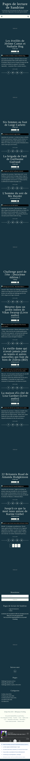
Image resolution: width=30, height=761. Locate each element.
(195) (8, 697)
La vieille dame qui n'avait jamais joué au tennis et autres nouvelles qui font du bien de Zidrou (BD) (15, 354)
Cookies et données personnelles (10, 721)
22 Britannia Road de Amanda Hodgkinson (15, 476)
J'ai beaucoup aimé (15, 317)
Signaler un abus (25, 717)
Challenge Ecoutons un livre (8, 681)
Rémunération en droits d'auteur (13, 719)
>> (19, 545)
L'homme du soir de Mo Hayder (15, 195)
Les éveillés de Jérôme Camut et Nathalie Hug (15, 43)
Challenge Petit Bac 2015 (7, 683)
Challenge (15, 279)
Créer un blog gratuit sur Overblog (6, 717)
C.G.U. (5, 719)
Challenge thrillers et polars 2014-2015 (11, 684)
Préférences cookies (21, 721)
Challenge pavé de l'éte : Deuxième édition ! (15, 274)
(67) (5, 701)
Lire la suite (15, 69)
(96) (6, 699)
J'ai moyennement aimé (15, 198)
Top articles (15, 717)
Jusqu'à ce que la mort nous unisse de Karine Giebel (15, 511)
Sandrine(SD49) (16, 617)
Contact (20, 717)
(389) (7, 696)
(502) (6, 694)
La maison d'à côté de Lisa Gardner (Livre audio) (15, 395)
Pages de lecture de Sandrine (15, 5)
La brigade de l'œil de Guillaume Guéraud (15, 159)
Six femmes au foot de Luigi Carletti (15, 123)
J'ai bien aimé (15, 48)
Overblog (23, 711)
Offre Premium (22, 719)
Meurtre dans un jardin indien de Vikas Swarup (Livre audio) (15, 311)
